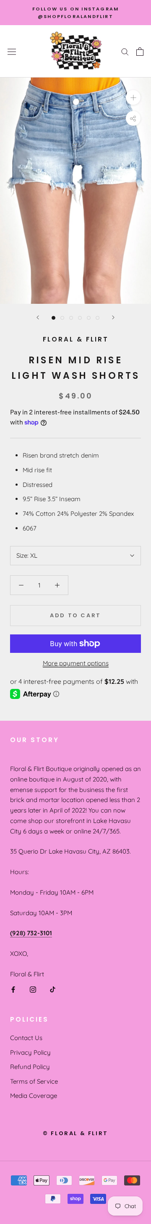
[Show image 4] (80, 318)
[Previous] (37, 317)
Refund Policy (30, 1067)
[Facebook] (13, 989)
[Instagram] (33, 989)
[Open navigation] (12, 51)
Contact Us (26, 1038)
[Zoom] (133, 97)
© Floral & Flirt (75, 1133)
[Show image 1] (53, 318)
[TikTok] (52, 989)
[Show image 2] (62, 318)
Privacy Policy (30, 1052)
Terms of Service (34, 1081)
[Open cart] (139, 51)
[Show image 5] (89, 318)
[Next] (113, 317)
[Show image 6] (97, 318)
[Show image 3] (71, 318)
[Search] (125, 51)
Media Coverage (33, 1096)
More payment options (76, 663)
